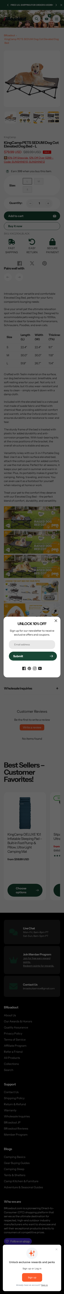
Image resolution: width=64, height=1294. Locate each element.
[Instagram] (34, 668)
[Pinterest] (29, 668)
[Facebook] (24, 668)
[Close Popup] (56, 620)
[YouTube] (40, 668)
